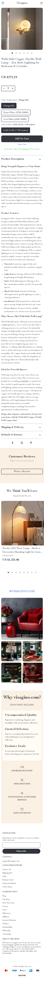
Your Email (9, 845)
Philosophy (6, 931)
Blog (4, 896)
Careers (5, 906)
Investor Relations (9, 920)
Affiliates (5, 917)
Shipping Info (7, 873)
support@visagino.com (10, 861)
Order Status (7, 887)
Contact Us (6, 869)
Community (6, 934)
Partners (5, 924)
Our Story (6, 899)
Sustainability (7, 927)
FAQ (4, 876)
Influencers (6, 913)
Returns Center (8, 880)
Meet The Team (8, 903)
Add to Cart (22, 139)
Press (4, 910)
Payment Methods (9, 883)
